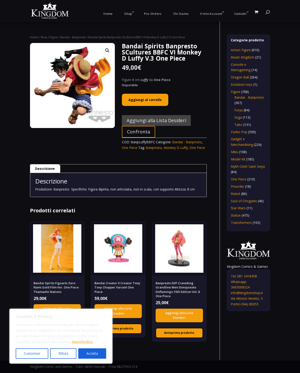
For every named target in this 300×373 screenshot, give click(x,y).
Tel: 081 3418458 (244, 276)
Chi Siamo (181, 14)
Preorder (237, 186)
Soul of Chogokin (244, 201)
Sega (238, 117)
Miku (234, 152)
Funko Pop (239, 132)
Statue (236, 215)
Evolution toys (241, 84)
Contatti (240, 14)
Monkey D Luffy (176, 147)
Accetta (92, 353)
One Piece (129, 147)
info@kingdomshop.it (247, 293)
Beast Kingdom (242, 57)
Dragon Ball (240, 77)
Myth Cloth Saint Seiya (248, 166)
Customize (32, 353)
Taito (238, 124)
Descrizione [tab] (45, 168)
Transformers (241, 222)
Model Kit (238, 159)
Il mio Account (211, 14)
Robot (235, 193)
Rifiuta (63, 353)
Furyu (238, 110)
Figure (54, 37)
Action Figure (241, 50)
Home (107, 14)
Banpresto (154, 147)
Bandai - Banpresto (73, 37)
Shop (128, 14)
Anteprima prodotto (118, 328)
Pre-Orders (152, 14)
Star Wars (238, 208)
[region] (60, 336)
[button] (107, 50)
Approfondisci (82, 341)
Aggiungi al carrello (145, 99)
